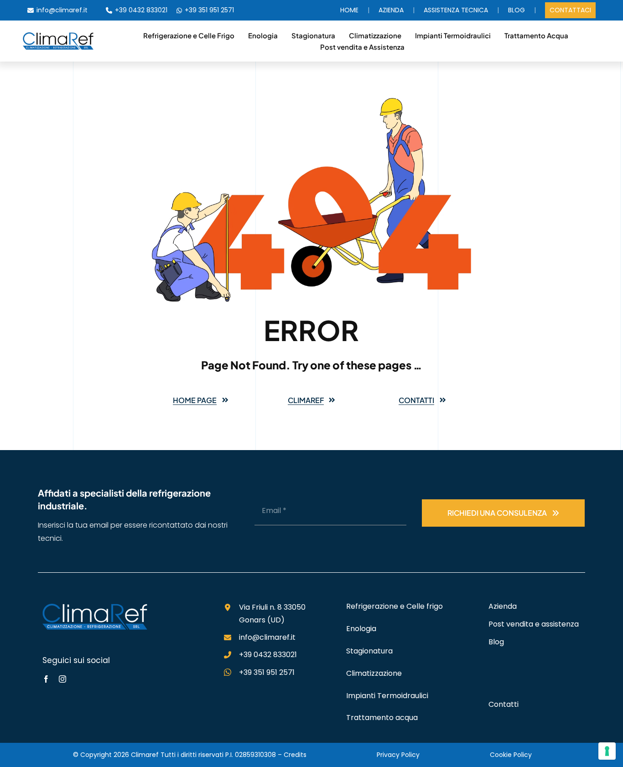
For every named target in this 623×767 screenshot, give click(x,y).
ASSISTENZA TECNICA (456, 10)
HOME (349, 10)
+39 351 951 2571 (209, 10)
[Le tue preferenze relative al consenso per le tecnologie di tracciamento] (607, 751)
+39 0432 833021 (141, 10)
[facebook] (46, 679)
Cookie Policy (511, 754)
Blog (516, 10)
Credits (295, 754)
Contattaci (570, 10)
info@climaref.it (62, 10)
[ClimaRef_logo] (58, 36)
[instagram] (62, 679)
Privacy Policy (398, 754)
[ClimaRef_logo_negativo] (94, 607)
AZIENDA (391, 10)
